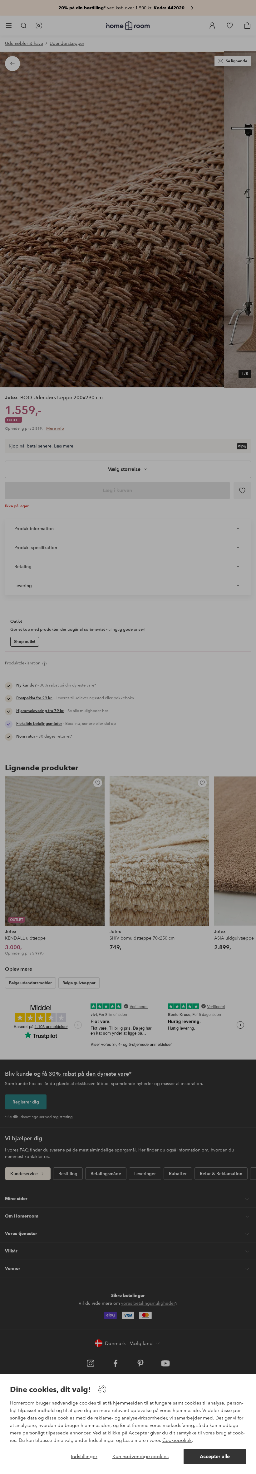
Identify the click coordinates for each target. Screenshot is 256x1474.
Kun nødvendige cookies (140, 1456)
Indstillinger (84, 1456)
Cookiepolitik (177, 1440)
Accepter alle (215, 1456)
